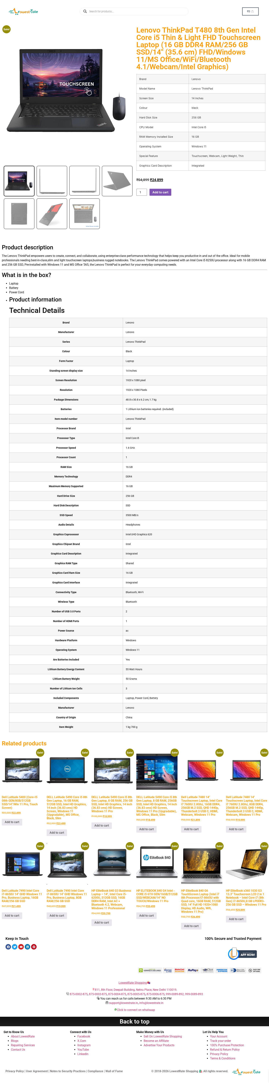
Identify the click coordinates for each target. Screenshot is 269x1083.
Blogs (14, 1041)
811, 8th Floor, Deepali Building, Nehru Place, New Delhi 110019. (136, 989)
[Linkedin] (27, 947)
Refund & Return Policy (225, 1049)
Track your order (220, 1041)
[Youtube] (21, 947)
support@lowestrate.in (123, 1003)
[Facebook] (8, 947)
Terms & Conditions (222, 1058)
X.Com (81, 1041)
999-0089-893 (194, 994)
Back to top (135, 1021)
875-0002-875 (79, 994)
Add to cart (160, 192)
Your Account (218, 1036)
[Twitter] (14, 947)
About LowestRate (23, 1036)
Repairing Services (23, 1045)
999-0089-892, (175, 994)
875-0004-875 (117, 994)
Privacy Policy (219, 1054)
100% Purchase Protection (227, 1045)
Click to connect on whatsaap (136, 1010)
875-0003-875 (98, 994)
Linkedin (82, 1054)
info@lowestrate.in (151, 1003)
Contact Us (18, 1049)
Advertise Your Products (159, 1045)
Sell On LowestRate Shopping (163, 1036)
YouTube (83, 1049)
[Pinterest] (34, 947)
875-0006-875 (156, 994)
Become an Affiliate (156, 1041)
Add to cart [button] (12, 822)
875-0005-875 (136, 994)
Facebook (83, 1036)
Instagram (84, 1045)
